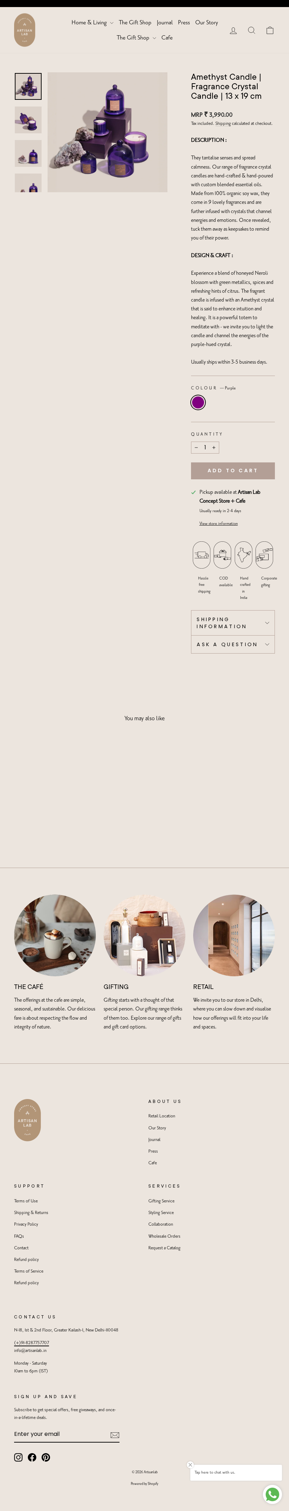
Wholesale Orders (164, 1236)
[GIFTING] (144, 935)
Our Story (206, 22)
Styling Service (161, 1212)
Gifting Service (161, 1201)
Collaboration (160, 1224)
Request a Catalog (164, 1248)
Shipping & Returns (31, 1212)
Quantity (207, 434)
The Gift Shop (135, 22)
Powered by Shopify (144, 1484)
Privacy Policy (26, 1224)
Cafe (167, 37)
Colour (213, 388)
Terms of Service (28, 1271)
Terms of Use (26, 1201)
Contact (21, 1248)
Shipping (223, 123)
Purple (198, 402)
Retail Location (161, 1116)
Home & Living (90, 22)
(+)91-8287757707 (31, 1343)
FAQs (19, 1236)
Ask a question (227, 644)
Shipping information (222, 623)
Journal (165, 22)
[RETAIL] (234, 935)
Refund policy (26, 1259)
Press (184, 22)
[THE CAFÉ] (55, 935)
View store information (218, 523)
